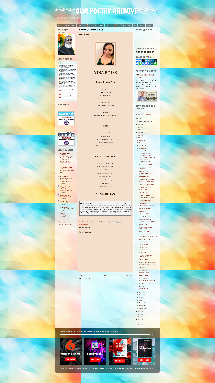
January (141, 308)
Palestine (141, 25)
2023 (118, 25)
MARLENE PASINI (144, 239)
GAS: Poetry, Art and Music (66, 168)
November (142, 143)
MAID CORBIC (143, 224)
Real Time (67, 100)
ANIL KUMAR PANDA (68, 70)
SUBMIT (67, 25)
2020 (101, 25)
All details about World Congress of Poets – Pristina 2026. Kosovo (66, 179)
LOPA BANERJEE (144, 216)
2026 (139, 124)
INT (135, 25)
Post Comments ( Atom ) (93, 279)
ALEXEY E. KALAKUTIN (147, 164)
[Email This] (113, 222)
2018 (90, 25)
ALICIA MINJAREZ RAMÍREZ (145, 167)
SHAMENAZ (143, 267)
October (141, 145)
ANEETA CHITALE (145, 174)
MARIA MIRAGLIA (145, 231)
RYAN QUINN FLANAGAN (147, 265)
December (142, 140)
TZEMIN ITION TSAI (145, 283)
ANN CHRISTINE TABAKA (147, 176)
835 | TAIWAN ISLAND (66, 209)
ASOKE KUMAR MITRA (146, 179)
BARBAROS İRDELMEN (146, 182)
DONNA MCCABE (144, 162)
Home (60, 25)
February (141, 305)
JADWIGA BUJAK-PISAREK (147, 198)
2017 (84, 25)
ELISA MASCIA (143, 190)
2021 (107, 25)
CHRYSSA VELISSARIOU (146, 184)
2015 (73, 25)
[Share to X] (116, 222)
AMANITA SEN (143, 171)
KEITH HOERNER (144, 208)
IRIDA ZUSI (64, 96)
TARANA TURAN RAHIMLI (147, 281)
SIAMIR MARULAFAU (146, 270)
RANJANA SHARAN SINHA (147, 153)
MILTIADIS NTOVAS (145, 245)
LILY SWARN (143, 211)
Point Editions (64, 207)
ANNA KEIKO (69, 74)
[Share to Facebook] (118, 222)
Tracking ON (72, 100)
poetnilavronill (64, 201)
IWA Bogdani (64, 177)
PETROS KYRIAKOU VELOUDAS (145, 256)
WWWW (149, 25)
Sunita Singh (63, 215)
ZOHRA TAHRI (143, 289)
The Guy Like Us (64, 202)
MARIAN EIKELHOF (145, 234)
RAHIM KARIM (143, 259)
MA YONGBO (61, 86)
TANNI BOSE (68, 78)
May (140, 297)
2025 (129, 25)
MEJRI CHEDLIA (144, 242)
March (141, 303)
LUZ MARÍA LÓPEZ (145, 219)
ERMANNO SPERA (63, 98)
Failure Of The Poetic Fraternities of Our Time (66, 189)
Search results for (70, 82)
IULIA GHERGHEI (144, 195)
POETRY (86, 224)
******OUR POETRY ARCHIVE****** (107, 11)
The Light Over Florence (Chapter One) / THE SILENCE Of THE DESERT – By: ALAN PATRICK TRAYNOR (66, 159)
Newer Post (82, 275)
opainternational (64, 195)
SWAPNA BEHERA (144, 275)
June (140, 295)
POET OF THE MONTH (65, 224)
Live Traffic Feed (67, 62)
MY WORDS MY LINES (65, 186)
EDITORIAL (61, 222)
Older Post (128, 275)
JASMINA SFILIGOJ (145, 200)
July (140, 292)
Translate (148, 114)
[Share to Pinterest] (120, 222)
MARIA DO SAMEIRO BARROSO (145, 228)
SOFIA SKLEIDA (144, 273)
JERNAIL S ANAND (145, 203)
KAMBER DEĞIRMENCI (146, 206)
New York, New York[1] (66, 196)
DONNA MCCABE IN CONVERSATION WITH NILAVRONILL (147, 157)
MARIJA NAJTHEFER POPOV (148, 237)
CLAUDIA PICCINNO (145, 187)
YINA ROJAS (143, 286)
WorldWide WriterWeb (66, 213)
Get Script (62, 100)
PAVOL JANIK (143, 252)
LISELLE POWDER (144, 214)
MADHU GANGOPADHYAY (147, 222)
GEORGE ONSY (144, 192)
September (142, 148)
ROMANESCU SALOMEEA (147, 262)
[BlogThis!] (115, 222)
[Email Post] (109, 222)
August (141, 151)
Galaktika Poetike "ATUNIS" (65, 154)
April (141, 300)
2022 (113, 25)
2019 (96, 25)
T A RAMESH (143, 278)
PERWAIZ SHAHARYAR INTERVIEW (145, 76)
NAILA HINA (143, 247)
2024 (124, 25)
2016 (79, 25)
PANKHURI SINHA (145, 250)
